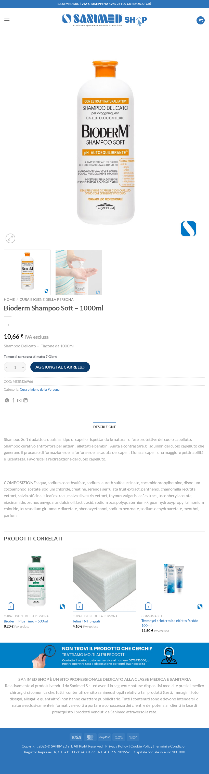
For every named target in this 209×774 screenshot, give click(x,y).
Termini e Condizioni (171, 746)
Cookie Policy (141, 746)
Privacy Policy (116, 746)
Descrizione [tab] (104, 427)
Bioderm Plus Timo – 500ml (26, 621)
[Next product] (8, 325)
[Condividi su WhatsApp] (7, 400)
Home (9, 299)
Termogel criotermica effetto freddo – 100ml (171, 623)
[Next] (194, 144)
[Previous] (14, 144)
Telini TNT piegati (86, 621)
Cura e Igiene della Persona (47, 299)
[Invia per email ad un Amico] (19, 400)
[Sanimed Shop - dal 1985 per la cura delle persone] (104, 20)
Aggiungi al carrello (60, 367)
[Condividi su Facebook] (13, 400)
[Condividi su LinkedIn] (25, 400)
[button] (7, 20)
